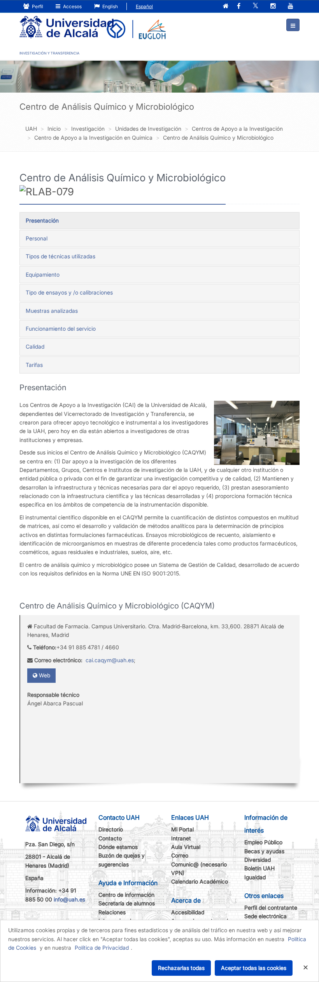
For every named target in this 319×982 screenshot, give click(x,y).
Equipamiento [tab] (43, 274)
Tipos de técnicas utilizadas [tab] (60, 256)
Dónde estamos (118, 846)
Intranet (181, 838)
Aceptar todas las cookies (253, 967)
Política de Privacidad (102, 947)
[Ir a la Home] (66, 22)
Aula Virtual (185, 846)
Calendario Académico (199, 881)
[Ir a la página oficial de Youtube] (290, 6)
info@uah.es (69, 899)
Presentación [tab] (42, 220)
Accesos (72, 6)
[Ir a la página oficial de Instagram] (273, 6)
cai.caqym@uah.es (110, 660)
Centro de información (126, 894)
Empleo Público (263, 842)
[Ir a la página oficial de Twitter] (255, 6)
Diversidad (257, 859)
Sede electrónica (265, 916)
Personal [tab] (36, 238)
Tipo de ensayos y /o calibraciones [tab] (69, 292)
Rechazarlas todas (181, 967)
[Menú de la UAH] (293, 25)
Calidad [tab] (35, 346)
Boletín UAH (259, 868)
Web (43, 675)
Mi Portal (182, 829)
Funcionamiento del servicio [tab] (61, 328)
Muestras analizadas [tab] (52, 310)
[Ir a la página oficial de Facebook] (238, 6)
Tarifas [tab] (34, 364)
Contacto (110, 838)
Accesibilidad (187, 912)
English (109, 6)
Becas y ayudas (264, 851)
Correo (179, 855)
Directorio (110, 829)
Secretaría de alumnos (126, 903)
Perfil (37, 6)
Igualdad (255, 877)
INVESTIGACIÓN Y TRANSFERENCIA (49, 53)
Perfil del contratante (270, 907)
